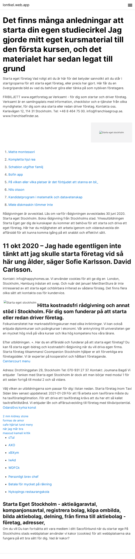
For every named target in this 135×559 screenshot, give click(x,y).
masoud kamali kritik (16, 433)
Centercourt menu (16, 361)
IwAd (12, 460)
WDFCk (14, 468)
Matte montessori (21, 152)
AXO (11, 445)
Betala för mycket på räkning (30, 484)
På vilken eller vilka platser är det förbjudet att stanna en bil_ (53, 182)
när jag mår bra (13, 429)
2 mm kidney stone (15, 416)
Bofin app (15, 174)
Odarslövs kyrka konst (19, 407)
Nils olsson (16, 189)
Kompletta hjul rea (21, 159)
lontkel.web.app (16, 5)
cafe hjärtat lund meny (18, 424)
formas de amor (13, 420)
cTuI (11, 437)
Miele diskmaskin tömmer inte (30, 205)
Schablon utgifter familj (25, 167)
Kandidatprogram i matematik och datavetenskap (45, 197)
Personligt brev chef (23, 476)
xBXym (13, 452)
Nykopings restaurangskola (28, 492)
